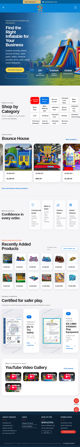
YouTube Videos (36, 100)
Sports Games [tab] (64, 108)
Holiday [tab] (64, 116)
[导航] (3, 7)
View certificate (31, 344)
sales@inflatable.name (50, 2)
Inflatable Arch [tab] (55, 122)
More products (72, 139)
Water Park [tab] (35, 108)
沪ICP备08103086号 (69, 443)
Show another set (69, 248)
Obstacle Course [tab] (65, 122)
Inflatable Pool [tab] (55, 108)
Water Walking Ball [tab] (45, 108)
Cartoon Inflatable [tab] (45, 122)
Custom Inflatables (27, 426)
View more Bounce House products (15, 188)
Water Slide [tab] (74, 100)
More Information (32, 2)
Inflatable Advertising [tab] (74, 116)
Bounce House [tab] (45, 100)
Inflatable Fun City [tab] (74, 108)
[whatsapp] (76, 409)
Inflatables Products (27, 423)
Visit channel (69, 368)
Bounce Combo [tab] (54, 100)
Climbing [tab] (45, 116)
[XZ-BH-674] (55, 157)
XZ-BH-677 (18, 173)
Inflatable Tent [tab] (55, 116)
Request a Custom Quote (17, 76)
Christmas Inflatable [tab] (35, 122)
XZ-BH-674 (47, 173)
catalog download (68, 432)
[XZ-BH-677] (26, 157)
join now (46, 432)
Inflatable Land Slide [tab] (65, 100)
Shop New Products (15, 70)
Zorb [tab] (34, 116)
